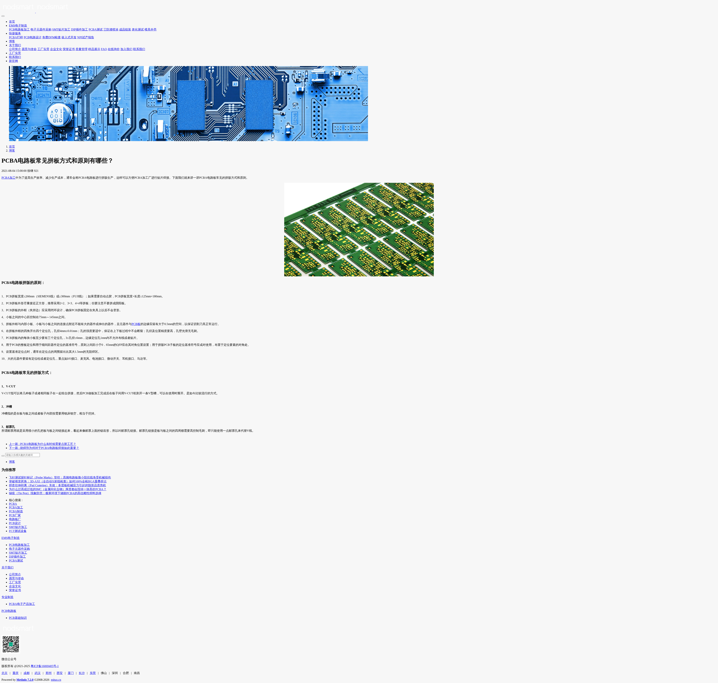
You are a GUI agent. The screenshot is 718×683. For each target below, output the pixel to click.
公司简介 (15, 49)
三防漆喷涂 (110, 29)
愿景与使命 (29, 49)
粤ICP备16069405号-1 (45, 666)
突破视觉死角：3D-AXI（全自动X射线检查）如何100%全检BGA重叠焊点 (58, 481)
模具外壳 (151, 29)
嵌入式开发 (69, 37)
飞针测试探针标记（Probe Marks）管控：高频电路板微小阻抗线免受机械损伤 (60, 477)
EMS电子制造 (18, 25)
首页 (12, 21)
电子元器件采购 (40, 29)
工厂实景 (43, 49)
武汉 (38, 673)
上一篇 (42, 444)
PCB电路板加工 (19, 29)
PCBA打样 (16, 37)
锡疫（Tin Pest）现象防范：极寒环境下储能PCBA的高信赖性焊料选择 (55, 493)
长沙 (82, 673)
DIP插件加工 (79, 29)
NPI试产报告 (85, 37)
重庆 (16, 673)
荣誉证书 (69, 49)
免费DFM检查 (51, 37)
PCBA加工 (8, 177)
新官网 (13, 60)
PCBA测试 (96, 29)
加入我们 (126, 49)
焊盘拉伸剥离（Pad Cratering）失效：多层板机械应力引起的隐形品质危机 (57, 485)
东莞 (93, 673)
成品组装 (125, 29)
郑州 (49, 673)
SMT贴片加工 (61, 29)
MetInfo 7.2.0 (24, 679)
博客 (12, 41)
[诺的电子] (359, 7)
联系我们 (139, 49)
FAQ (104, 49)
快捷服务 (15, 33)
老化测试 (138, 29)
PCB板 (136, 324)
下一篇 (44, 447)
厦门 (71, 673)
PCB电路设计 (33, 37)
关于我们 (15, 45)
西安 (60, 673)
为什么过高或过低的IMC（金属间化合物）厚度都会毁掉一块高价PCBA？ (57, 489)
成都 (27, 673)
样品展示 (94, 49)
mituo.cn (56, 679)
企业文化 (56, 49)
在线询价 (114, 49)
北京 (4, 673)
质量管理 (82, 49)
